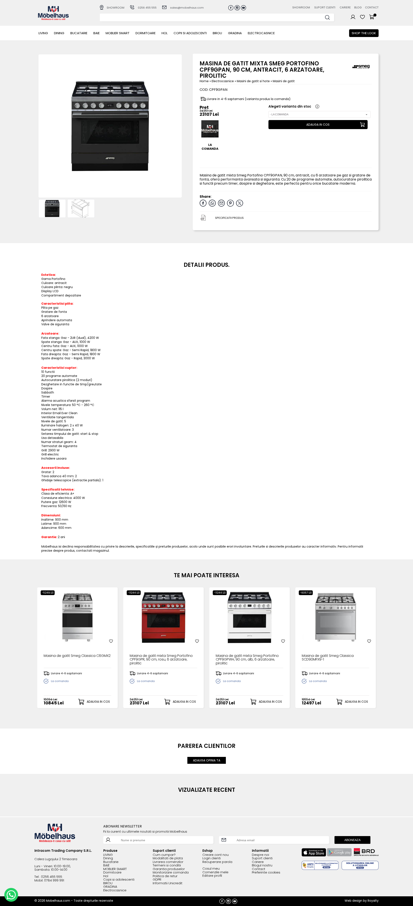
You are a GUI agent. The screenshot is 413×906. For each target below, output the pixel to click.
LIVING (43, 33)
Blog (358, 7)
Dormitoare (146, 33)
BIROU (217, 33)
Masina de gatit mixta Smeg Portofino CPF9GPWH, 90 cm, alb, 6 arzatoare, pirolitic (247, 659)
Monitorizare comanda (171, 872)
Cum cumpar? (164, 855)
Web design (353, 900)
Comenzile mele (215, 872)
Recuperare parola (217, 862)
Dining (59, 33)
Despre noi (260, 855)
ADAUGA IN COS (318, 124)
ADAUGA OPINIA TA (206, 760)
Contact (372, 7)
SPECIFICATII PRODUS (229, 218)
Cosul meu (211, 869)
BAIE (96, 33)
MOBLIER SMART (117, 33)
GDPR (157, 879)
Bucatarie (78, 33)
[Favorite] (111, 641)
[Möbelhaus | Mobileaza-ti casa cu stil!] (53, 18)
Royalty (373, 900)
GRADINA (235, 33)
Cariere (345, 7)
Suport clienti (324, 7)
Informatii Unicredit (167, 883)
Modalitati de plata (168, 858)
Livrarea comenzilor (168, 862)
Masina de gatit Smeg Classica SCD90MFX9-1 (328, 658)
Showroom (301, 7)
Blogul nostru (262, 865)
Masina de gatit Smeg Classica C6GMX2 (77, 656)
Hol (165, 33)
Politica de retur (165, 876)
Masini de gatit (284, 81)
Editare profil (212, 876)
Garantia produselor (169, 869)
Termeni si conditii (167, 865)
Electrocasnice (261, 33)
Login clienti (211, 858)
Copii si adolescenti (190, 33)
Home (204, 81)
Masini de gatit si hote (254, 81)
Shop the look (364, 33)
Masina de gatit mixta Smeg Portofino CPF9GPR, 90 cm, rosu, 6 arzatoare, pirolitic (161, 659)
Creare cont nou (215, 855)
